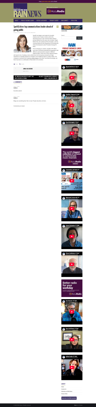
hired (40, 35)
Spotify (22, 64)
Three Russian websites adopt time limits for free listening (24, 77)
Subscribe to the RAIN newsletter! (69, 398)
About (16, 20)
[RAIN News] (48, 10)
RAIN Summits (64, 20)
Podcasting (74, 20)
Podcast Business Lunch (27, 20)
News (16, 64)
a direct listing (34, 58)
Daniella (16, 88)
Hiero (75, 405)
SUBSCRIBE (64, 30)
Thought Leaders (53, 20)
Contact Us (63, 389)
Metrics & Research (42, 20)
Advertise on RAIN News (66, 391)
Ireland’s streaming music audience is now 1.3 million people (48, 77)
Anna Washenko (31, 32)
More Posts (26, 71)
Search (63, 35)
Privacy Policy (64, 393)
